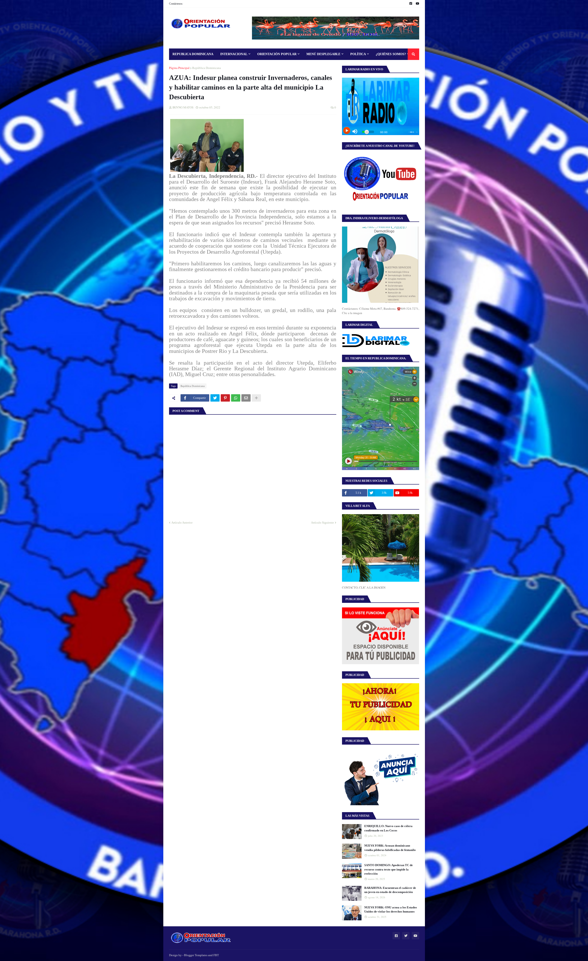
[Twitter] (215, 398)
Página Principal (179, 68)
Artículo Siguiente (322, 522)
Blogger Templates (195, 955)
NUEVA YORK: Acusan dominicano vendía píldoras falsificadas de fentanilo (390, 847)
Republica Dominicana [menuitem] (192, 54)
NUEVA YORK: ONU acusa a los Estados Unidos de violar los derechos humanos (390, 909)
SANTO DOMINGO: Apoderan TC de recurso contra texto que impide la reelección (388, 869)
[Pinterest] (225, 398)
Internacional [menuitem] (233, 54)
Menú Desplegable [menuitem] (323, 54)
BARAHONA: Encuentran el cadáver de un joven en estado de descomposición (390, 890)
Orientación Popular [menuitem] (277, 54)
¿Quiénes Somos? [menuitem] (391, 54)
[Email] (246, 398)
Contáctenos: (176, 3)
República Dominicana (206, 68)
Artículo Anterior (181, 522)
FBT (216, 955)
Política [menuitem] (358, 54)
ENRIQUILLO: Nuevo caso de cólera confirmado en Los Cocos (388, 828)
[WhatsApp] (235, 398)
